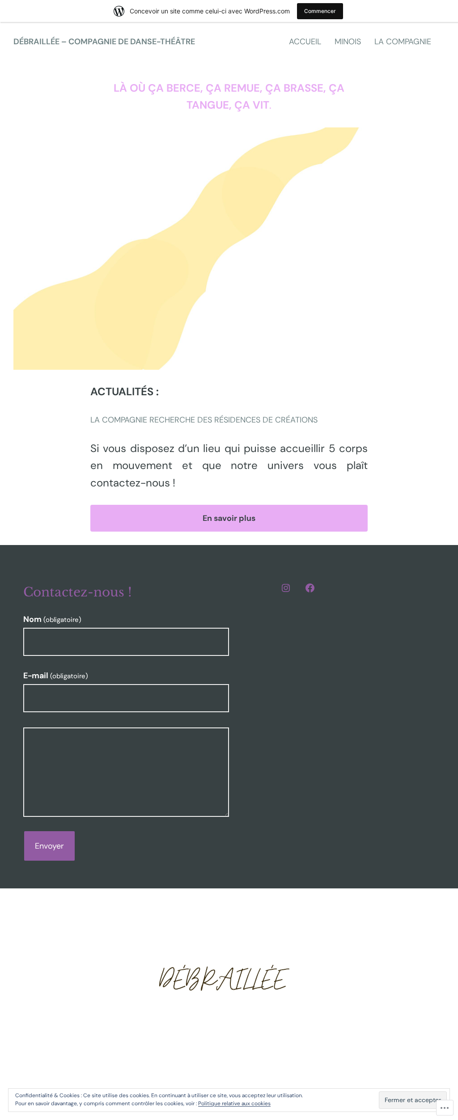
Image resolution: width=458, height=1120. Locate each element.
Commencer (320, 11)
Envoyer (49, 846)
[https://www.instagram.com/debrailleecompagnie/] (285, 588)
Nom (52, 619)
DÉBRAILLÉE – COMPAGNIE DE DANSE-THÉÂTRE (104, 41)
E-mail (55, 675)
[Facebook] (310, 588)
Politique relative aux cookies (234, 1103)
